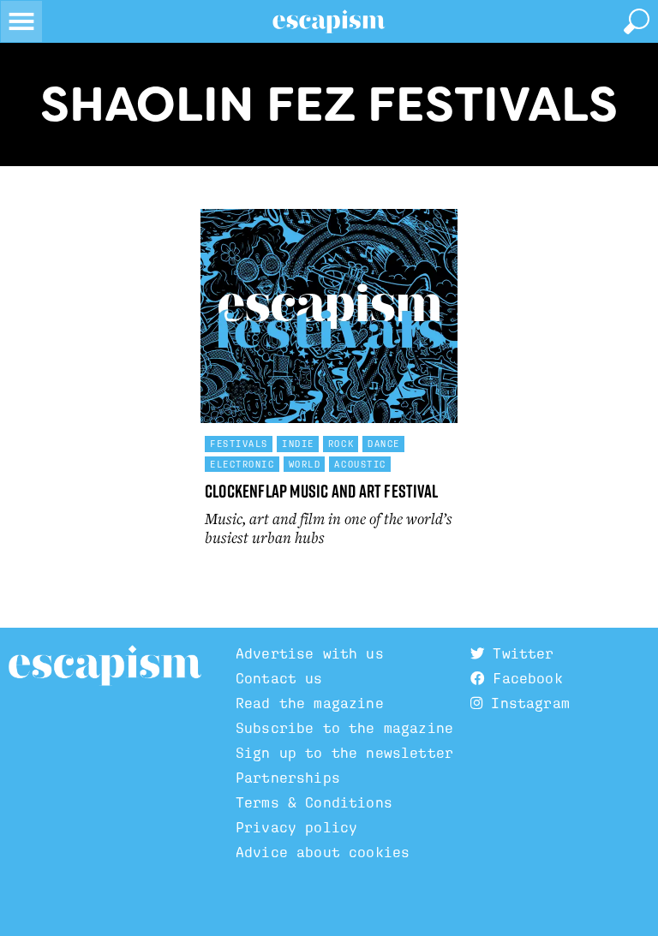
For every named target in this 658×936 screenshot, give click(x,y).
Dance (384, 443)
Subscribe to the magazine (344, 728)
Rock (341, 443)
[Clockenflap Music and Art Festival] (329, 316)
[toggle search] (636, 21)
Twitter (518, 654)
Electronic (242, 464)
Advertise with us (310, 654)
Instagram (526, 703)
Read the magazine (310, 703)
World (305, 464)
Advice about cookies (323, 852)
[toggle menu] (21, 21)
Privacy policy (296, 828)
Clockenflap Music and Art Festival (321, 491)
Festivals (239, 443)
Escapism (105, 666)
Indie (298, 443)
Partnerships (288, 778)
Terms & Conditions (314, 803)
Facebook (523, 679)
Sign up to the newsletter (344, 753)
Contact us (279, 679)
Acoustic (360, 464)
